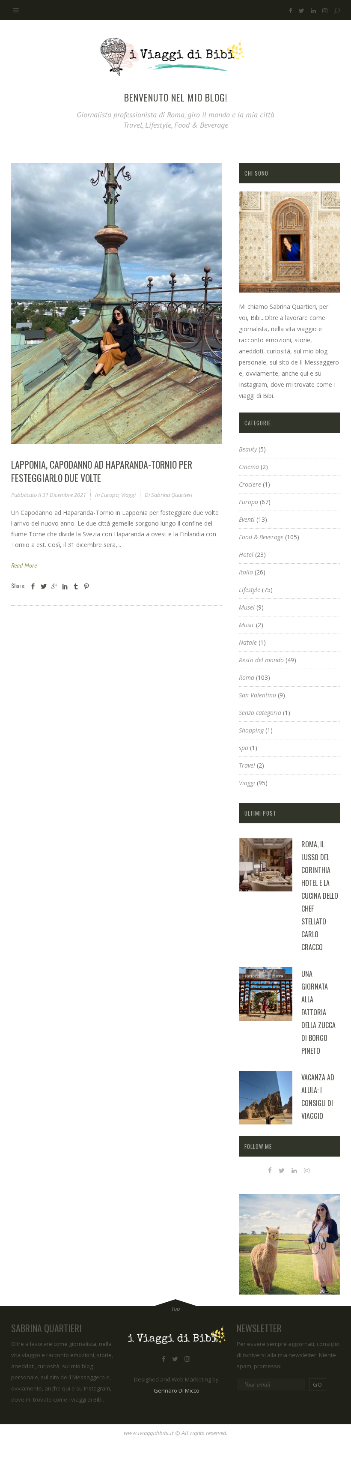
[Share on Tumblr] (76, 586)
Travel (247, 765)
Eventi (247, 519)
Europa (110, 495)
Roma (246, 677)
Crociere (250, 484)
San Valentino (257, 695)
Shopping (251, 730)
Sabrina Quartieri (171, 495)
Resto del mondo (261, 660)
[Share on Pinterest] (86, 586)
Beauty (248, 449)
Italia (246, 572)
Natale (248, 642)
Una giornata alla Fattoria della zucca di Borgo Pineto (318, 1012)
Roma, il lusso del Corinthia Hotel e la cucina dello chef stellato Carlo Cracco (319, 895)
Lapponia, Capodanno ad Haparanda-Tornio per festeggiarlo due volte (101, 470)
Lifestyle (249, 590)
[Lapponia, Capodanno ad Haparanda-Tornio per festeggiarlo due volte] (116, 303)
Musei (247, 607)
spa (243, 748)
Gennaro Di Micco (176, 1390)
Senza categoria (260, 713)
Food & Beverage (261, 537)
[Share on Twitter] (44, 586)
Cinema (249, 467)
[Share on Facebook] (33, 586)
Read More (24, 565)
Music (246, 625)
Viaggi (128, 495)
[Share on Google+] (54, 586)
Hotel (246, 554)
